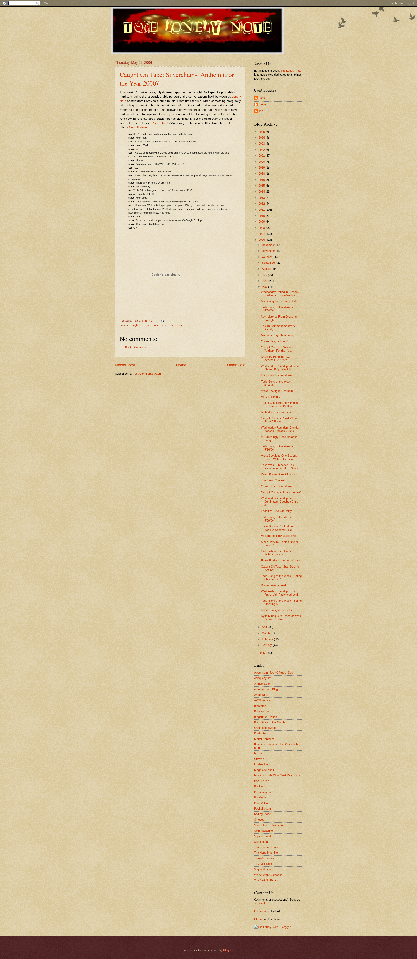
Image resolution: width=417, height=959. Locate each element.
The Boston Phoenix (267, 847)
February (268, 639)
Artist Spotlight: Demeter (276, 610)
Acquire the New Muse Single (279, 535)
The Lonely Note (291, 70)
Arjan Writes (262, 694)
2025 (262, 131)
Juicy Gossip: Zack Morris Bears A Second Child (277, 528)
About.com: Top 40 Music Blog (273, 672)
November (269, 250)
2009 (262, 221)
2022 (262, 149)
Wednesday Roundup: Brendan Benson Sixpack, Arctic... (280, 429)
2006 (262, 239)
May (265, 286)
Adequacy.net (262, 678)
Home (181, 365)
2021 (262, 155)
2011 (262, 209)
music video (159, 325)
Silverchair (175, 325)
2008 (262, 227)
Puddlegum (261, 797)
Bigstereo (260, 705)
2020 (262, 161)
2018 (262, 173)
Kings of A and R (264, 770)
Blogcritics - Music (266, 717)
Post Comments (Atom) (147, 373)
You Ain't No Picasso (267, 880)
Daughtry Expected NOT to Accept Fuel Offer (278, 358)
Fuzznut (259, 753)
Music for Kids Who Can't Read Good (277, 775)
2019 (262, 167)
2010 (262, 215)
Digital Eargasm (264, 738)
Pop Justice (261, 781)
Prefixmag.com (263, 792)
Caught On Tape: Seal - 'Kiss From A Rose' (279, 420)
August (267, 268)
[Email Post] (161, 320)
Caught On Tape (140, 325)
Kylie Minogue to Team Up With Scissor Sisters (281, 617)
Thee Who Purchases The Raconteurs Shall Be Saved (280, 466)
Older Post (236, 365)
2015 (262, 185)
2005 (262, 652)
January (267, 645)
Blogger (228, 950)
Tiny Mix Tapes (263, 863)
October (267, 256)
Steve (262, 104)
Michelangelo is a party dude (279, 301)
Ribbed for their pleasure (276, 412)
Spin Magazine (263, 830)
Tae (260, 111)
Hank (261, 97)
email (261, 903)
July (265, 275)
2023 (262, 143)
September (269, 262)
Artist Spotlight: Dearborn (277, 391)
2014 (262, 191)
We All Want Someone (268, 874)
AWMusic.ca (262, 700)
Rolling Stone (262, 814)
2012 (262, 203)
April (265, 627)
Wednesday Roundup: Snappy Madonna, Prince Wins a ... (280, 293)
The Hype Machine (266, 852)
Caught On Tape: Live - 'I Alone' (281, 492)
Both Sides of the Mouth (269, 722)
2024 (262, 137)
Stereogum (261, 841)
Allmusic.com (262, 683)
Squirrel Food (262, 836)
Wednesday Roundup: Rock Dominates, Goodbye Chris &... (279, 502)
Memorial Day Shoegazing (277, 335)
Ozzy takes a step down (276, 486)
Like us (258, 919)
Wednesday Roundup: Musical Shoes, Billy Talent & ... (280, 367)
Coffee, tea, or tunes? (274, 341)
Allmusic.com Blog (266, 689)
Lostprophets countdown (276, 375)
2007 (262, 233)
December (269, 245)
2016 (262, 179)
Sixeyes (259, 819)
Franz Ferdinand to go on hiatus (281, 560)
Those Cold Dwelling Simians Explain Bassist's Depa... (279, 404)
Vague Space (262, 869)
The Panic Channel (273, 480)
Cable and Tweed (265, 727)
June (265, 280)
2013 (262, 197)
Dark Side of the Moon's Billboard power (276, 553)
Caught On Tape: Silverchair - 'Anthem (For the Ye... (279, 349)
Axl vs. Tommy (270, 396)
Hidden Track (262, 764)
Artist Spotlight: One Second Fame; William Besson (279, 457)
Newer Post (125, 365)
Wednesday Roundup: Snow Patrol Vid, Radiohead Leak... (281, 593)
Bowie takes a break (274, 585)
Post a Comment (135, 347)
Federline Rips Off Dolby (276, 511)
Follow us (260, 911)
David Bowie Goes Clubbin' (278, 474)
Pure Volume (262, 803)
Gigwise (259, 758)
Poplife (258, 786)
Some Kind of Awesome (269, 825)
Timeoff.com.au (264, 858)
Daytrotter (260, 733)
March (266, 633)
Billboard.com (262, 711)
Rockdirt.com (262, 808)
